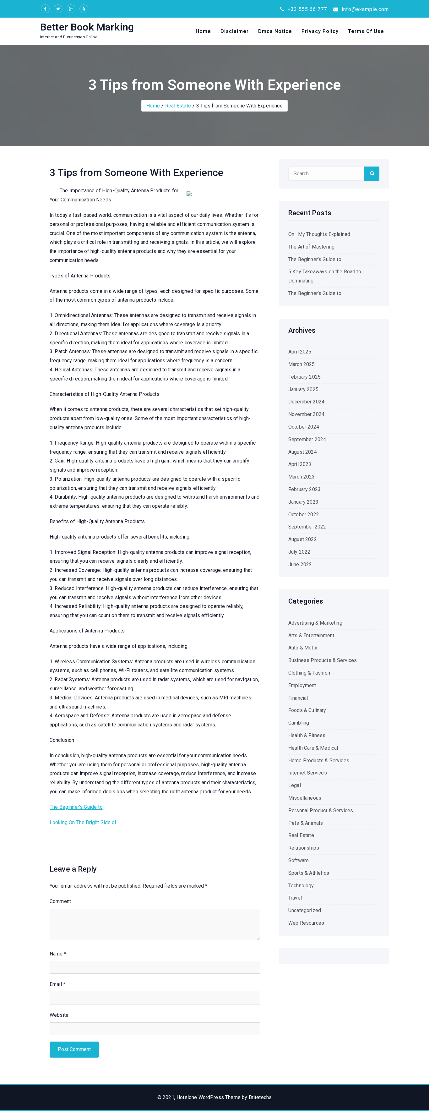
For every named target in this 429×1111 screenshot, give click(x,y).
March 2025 (301, 364)
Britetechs (260, 1097)
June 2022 (300, 564)
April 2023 (300, 464)
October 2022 (303, 514)
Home (203, 31)
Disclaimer (234, 31)
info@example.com (364, 9)
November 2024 (306, 414)
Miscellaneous (304, 798)
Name (58, 954)
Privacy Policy (320, 31)
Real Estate (178, 106)
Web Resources (306, 923)
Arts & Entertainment (311, 635)
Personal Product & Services (320, 810)
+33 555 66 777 (306, 9)
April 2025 (300, 352)
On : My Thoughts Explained (319, 234)
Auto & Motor (303, 648)
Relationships (303, 848)
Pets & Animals (305, 823)
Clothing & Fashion (309, 673)
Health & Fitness (307, 735)
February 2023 (304, 489)
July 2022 (299, 552)
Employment (302, 685)
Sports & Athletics (308, 873)
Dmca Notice (275, 31)
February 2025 (304, 377)
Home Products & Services (318, 760)
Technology (301, 886)
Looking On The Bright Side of (83, 822)
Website (59, 1015)
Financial (298, 698)
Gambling (298, 723)
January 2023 (303, 502)
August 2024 (302, 452)
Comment (60, 901)
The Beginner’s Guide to (76, 807)
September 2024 (307, 439)
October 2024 (303, 427)
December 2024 (306, 402)
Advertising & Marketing (315, 623)
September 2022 (307, 527)
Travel (295, 898)
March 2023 (301, 477)
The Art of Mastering (311, 247)
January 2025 (303, 389)
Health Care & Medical (313, 748)
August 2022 (302, 539)
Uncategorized (304, 910)
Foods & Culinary (307, 710)
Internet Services (307, 773)
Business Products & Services (322, 660)
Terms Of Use (366, 31)
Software (298, 860)
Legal (294, 785)
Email (57, 984)
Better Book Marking (87, 27)
